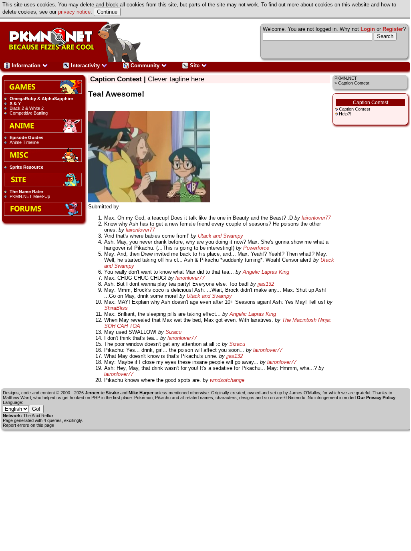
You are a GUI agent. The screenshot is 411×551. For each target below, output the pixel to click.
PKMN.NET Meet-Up (30, 196)
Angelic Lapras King (266, 272)
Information (26, 66)
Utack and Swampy (220, 236)
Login (368, 29)
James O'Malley (304, 392)
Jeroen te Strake (102, 392)
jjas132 (266, 284)
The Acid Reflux (38, 415)
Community (145, 66)
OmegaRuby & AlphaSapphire (41, 98)
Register (393, 29)
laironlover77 (316, 218)
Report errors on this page (28, 425)
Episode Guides (26, 137)
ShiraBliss (116, 308)
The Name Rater (26, 191)
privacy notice (74, 12)
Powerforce (256, 248)
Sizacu (173, 332)
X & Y (15, 103)
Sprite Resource (26, 167)
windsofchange (227, 380)
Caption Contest (354, 109)
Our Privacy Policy (376, 397)
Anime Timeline (24, 142)
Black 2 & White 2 (27, 108)
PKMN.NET (345, 78)
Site (194, 66)
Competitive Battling (29, 113)
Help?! (345, 113)
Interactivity (85, 66)
